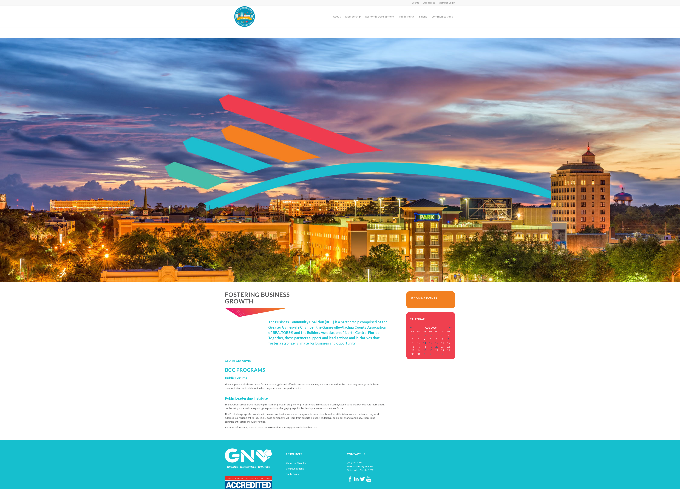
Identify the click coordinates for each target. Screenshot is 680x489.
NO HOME (380, 32)
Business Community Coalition (243, 32)
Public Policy (393, 32)
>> (450, 327)
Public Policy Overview (412, 32)
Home (370, 32)
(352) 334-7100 (354, 462)
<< (411, 327)
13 (436, 343)
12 (430, 343)
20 (436, 346)
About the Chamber (296, 463)
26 (430, 350)
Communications (295, 468)
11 (424, 343)
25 (424, 350)
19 (430, 346)
